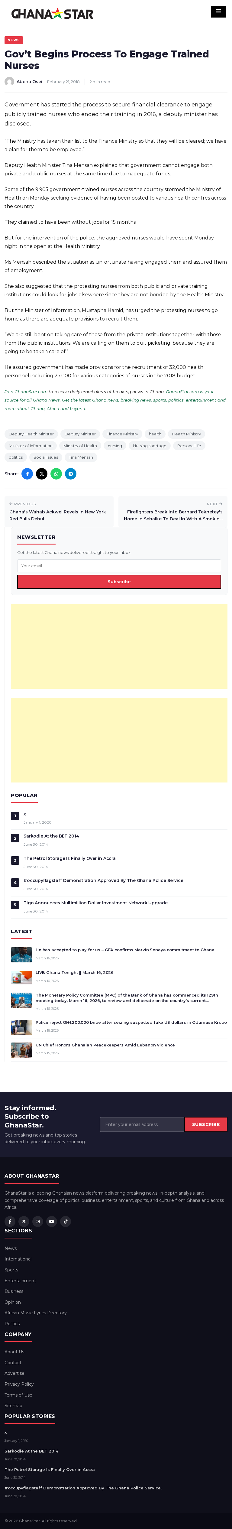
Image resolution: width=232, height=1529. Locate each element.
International (18, 1259)
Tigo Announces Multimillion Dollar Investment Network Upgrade (95, 903)
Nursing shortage (149, 445)
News (14, 40)
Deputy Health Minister (31, 433)
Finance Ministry (122, 433)
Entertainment (20, 1280)
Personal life (189, 445)
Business (14, 1291)
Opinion (13, 1302)
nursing (115, 445)
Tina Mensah (81, 457)
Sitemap (13, 1405)
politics (16, 457)
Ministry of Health (80, 445)
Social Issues (46, 457)
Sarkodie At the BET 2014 (51, 836)
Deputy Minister (80, 433)
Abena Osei (29, 81)
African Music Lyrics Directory (36, 1313)
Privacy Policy (19, 1384)
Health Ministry (186, 433)
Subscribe (119, 581)
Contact (13, 1362)
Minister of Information (31, 445)
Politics (12, 1323)
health (155, 433)
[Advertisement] (119, 646)
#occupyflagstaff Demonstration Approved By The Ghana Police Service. (104, 880)
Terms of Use (18, 1395)
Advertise (14, 1373)
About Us (14, 1352)
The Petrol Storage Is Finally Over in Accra (70, 858)
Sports (11, 1270)
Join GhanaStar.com (26, 391)
